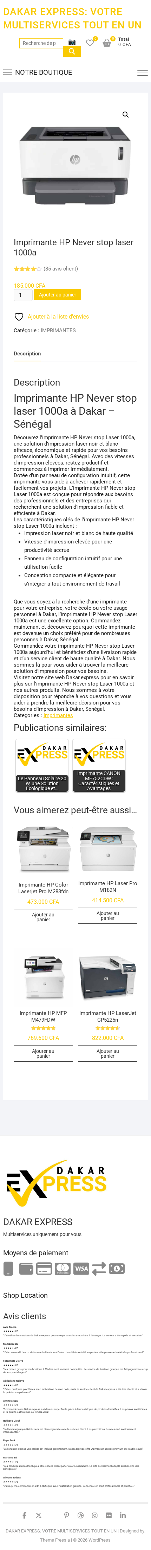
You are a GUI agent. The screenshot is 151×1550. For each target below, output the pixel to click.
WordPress (99, 1540)
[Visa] (81, 1269)
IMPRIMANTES (58, 330)
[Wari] (99, 1269)
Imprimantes (58, 715)
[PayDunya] (117, 1269)
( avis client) (61, 269)
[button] (125, 114)
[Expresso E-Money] (44, 1269)
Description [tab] (27, 353)
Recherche (72, 51)
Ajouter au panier (57, 295)
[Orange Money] (8, 1269)
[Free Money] (26, 1269)
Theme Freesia (55, 1540)
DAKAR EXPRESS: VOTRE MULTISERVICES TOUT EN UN (72, 18)
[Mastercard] (63, 1269)
